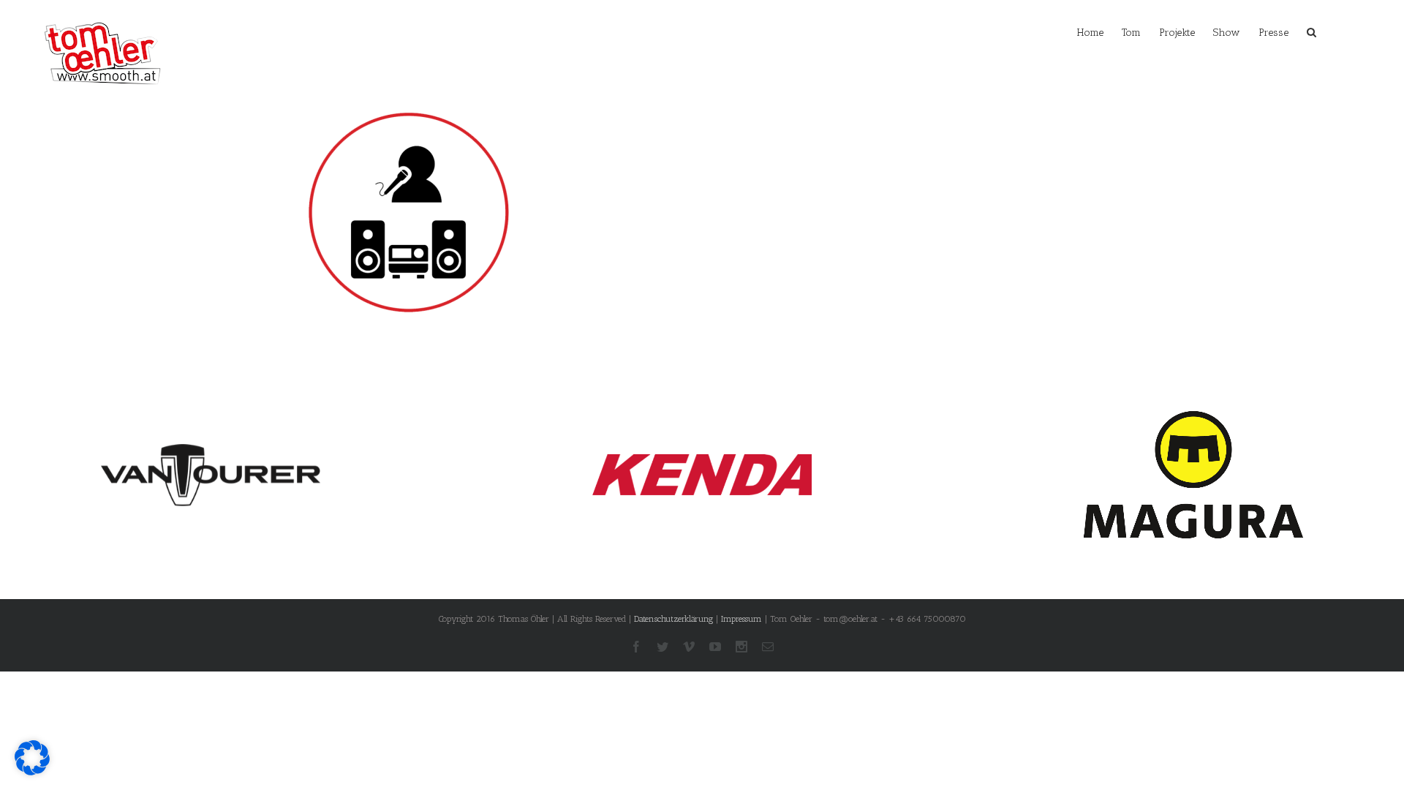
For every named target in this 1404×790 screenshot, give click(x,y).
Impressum (741, 619)
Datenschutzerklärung (673, 619)
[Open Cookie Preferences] (32, 771)
